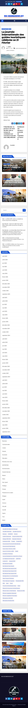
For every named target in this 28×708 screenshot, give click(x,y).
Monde (4, 475)
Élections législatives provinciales (10, 595)
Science (4, 503)
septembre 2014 (6, 431)
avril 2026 (4, 270)
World (3, 520)
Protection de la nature (7, 492)
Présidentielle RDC (20, 580)
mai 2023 (4, 390)
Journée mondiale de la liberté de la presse (12, 556)
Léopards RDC (12, 561)
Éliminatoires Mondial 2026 (8, 600)
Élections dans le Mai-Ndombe (9, 590)
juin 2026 (4, 263)
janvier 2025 (5, 321)
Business (4, 441)
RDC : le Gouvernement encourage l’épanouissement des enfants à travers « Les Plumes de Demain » (13, 239)
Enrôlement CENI (6, 541)
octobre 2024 (5, 332)
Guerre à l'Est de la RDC (8, 551)
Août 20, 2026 (7, 666)
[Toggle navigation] (14, 21)
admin (9, 46)
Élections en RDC (21, 590)
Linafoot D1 (5, 561)
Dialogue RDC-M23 (7, 538)
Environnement (6, 468)
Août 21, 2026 (7, 624)
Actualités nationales (7, 531)
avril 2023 (4, 393)
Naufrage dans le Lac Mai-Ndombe (10, 575)
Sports (3, 513)
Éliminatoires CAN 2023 (8, 598)
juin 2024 (4, 345)
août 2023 (4, 380)
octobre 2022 (5, 414)
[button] (26, 20)
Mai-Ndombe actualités (7, 563)
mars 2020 (4, 424)
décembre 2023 (6, 366)
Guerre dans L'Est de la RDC (9, 548)
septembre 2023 (6, 376)
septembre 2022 (6, 418)
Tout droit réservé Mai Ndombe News (9, 704)
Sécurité (4, 506)
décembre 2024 (6, 325)
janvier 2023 (5, 404)
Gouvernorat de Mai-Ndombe (9, 546)
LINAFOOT (18, 558)
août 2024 (4, 338)
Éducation (4, 458)
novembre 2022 (6, 411)
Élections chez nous (7, 461)
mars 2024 (4, 356)
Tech (3, 516)
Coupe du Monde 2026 (17, 536)
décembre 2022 (6, 407)
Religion (4, 496)
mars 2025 (4, 314)
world (19, 585)
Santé (3, 499)
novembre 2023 (6, 369)
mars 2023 (4, 397)
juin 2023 (4, 387)
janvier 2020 (5, 428)
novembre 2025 (6, 287)
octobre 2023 (5, 373)
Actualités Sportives (17, 531)
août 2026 (4, 256)
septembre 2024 (6, 335)
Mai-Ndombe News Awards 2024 (9, 573)
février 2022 (5, 421)
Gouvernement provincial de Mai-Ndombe (11, 543)
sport (7, 583)
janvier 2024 (5, 363)
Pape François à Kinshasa (8, 578)
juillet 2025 (5, 301)
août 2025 (4, 297)
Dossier (4, 451)
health (16, 551)
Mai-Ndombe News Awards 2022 (9, 568)
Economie (4, 454)
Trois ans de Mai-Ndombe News (9, 585)
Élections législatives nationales (9, 593)
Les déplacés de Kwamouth (8, 558)
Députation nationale (16, 538)
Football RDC (19, 541)
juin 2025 (4, 304)
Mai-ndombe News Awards (8, 566)
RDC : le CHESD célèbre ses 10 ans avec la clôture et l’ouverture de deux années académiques (12, 246)
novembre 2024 (6, 328)
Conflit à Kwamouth (7, 536)
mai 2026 (4, 266)
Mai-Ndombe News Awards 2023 (9, 571)
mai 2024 (4, 349)
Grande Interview (6, 472)
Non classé (5, 482)
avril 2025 (4, 311)
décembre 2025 (6, 283)
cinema (15, 534)
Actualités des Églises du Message (10, 529)
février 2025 (5, 318)
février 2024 (5, 359)
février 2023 (5, 400)
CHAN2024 (10, 534)
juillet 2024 (5, 342)
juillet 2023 (5, 383)
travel (11, 583)
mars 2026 (4, 273)
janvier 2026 (5, 280)
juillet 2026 (5, 259)
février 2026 (5, 276)
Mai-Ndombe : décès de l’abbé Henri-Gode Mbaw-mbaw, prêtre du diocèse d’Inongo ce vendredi (13, 183)
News (5, 194)
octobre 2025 (5, 290)
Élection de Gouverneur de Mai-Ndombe (11, 588)
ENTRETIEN (5, 465)
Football (13, 541)
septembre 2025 (6, 294)
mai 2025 (4, 307)
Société (8, 194)
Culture (4, 447)
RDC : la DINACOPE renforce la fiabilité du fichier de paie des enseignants (11, 168)
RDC (4, 583)
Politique (4, 485)
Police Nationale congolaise (8, 580)
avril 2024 (4, 352)
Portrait (4, 489)
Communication (6, 444)
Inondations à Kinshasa (8, 553)
